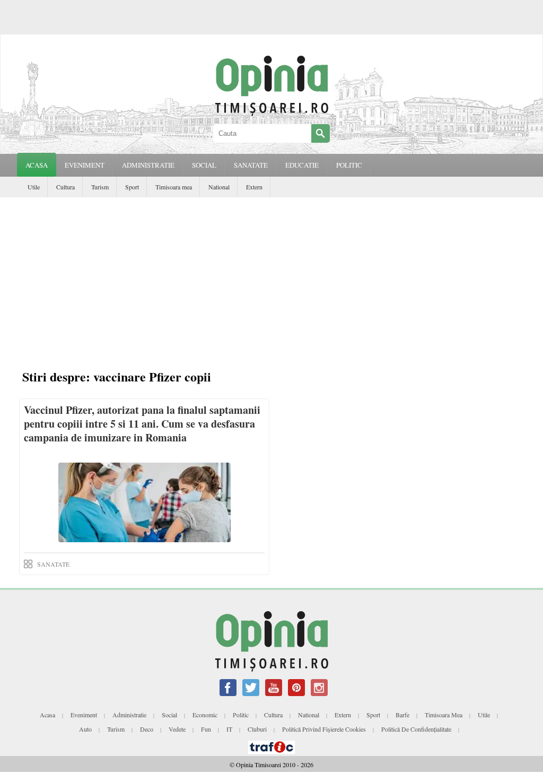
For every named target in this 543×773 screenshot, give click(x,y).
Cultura (65, 187)
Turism (100, 187)
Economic (204, 714)
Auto (85, 729)
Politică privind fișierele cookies (324, 729)
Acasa (36, 165)
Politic (241, 714)
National (219, 187)
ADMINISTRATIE (148, 165)
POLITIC (349, 165)
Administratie (129, 714)
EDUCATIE (302, 165)
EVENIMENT (84, 165)
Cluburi (257, 729)
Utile (34, 187)
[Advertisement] (271, 277)
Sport (132, 187)
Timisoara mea (173, 187)
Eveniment (84, 714)
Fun (206, 729)
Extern (254, 187)
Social (169, 714)
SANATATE (251, 165)
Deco (146, 729)
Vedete (177, 729)
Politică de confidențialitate (416, 729)
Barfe (402, 714)
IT (229, 729)
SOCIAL (204, 165)
